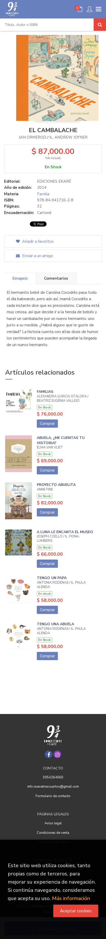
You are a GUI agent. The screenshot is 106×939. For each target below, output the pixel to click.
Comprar (47, 423)
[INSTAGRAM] (57, 754)
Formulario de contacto (53, 796)
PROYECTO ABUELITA (56, 484)
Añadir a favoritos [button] (37, 241)
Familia (43, 194)
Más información (71, 898)
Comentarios (56, 278)
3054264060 (53, 777)
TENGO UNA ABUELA (55, 624)
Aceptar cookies (76, 911)
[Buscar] (100, 24)
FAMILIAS (45, 391)
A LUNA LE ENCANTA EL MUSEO (65, 532)
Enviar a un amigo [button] (37, 256)
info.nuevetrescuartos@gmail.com (53, 786)
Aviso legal (53, 823)
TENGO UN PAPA (52, 577)
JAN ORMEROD (32, 137)
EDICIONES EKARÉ (54, 181)
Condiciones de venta (53, 832)
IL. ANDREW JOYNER (68, 137)
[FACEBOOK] (48, 754)
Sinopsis (20, 278)
